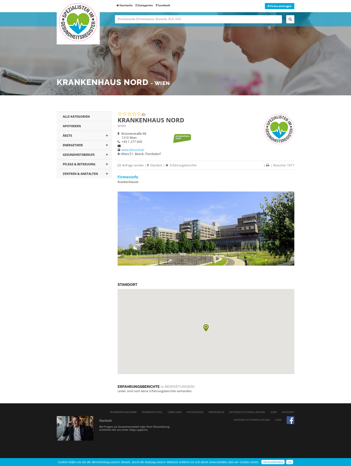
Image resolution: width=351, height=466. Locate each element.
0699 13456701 (138, 429)
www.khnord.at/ (132, 150)
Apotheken (72, 126)
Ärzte (67, 135)
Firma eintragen (281, 6)
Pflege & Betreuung (79, 164)
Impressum (216, 412)
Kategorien (145, 5)
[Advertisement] (84, 247)
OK (289, 462)
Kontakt (288, 412)
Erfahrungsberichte (182, 165)
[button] (206, 327)
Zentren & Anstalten (80, 174)
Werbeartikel (152, 412)
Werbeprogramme (123, 412)
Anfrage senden (132, 165)
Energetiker (73, 145)
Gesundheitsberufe (79, 155)
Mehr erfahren (273, 462)
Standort (156, 165)
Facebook (163, 5)
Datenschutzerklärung (247, 412)
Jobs (273, 412)
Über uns (174, 412)
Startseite (126, 5)
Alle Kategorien (76, 116)
